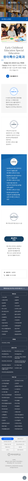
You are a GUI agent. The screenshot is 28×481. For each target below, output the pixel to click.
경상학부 (4, 303)
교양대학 (17, 383)
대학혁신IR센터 (5, 389)
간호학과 (4, 320)
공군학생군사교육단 (19, 380)
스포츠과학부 (5, 325)
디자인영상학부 (18, 322)
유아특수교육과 (6, 19)
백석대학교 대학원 (6, 342)
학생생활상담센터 (6, 429)
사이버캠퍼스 (5, 411)
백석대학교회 (18, 394)
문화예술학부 (18, 325)
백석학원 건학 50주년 (6, 351)
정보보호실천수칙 (20, 444)
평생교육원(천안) (18, 426)
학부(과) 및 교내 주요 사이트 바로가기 (13, 288)
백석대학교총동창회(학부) (7, 372)
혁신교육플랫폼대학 (6, 328)
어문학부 (17, 297)
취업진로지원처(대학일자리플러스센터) (7, 368)
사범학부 (4, 305)
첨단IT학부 (17, 328)
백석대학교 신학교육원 (7, 356)
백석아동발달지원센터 (7, 403)
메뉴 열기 (25, 2)
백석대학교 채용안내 (6, 365)
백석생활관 (17, 400)
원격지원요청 (20, 449)
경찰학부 (17, 300)
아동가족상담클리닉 (19, 414)
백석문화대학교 (5, 354)
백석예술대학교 (18, 354)
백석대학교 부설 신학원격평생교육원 (20, 357)
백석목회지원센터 (6, 397)
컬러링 (20, 447)
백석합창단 (17, 406)
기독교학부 (4, 297)
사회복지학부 (5, 300)
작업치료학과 (5, 322)
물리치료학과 (18, 314)
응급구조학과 (18, 317)
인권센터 (4, 420)
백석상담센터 (5, 400)
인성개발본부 (18, 420)
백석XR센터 (17, 409)
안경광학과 (4, 317)
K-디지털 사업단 (18, 365)
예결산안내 (7, 447)
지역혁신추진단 (18, 423)
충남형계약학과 (18, 334)
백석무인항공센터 (19, 397)
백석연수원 (4, 406)
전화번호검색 (20, 438)
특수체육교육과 (5, 311)
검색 (3, 3)
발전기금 (17, 392)
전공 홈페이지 (14, 76)
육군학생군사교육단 (19, 417)
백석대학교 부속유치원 (7, 361)
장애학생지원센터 (6, 423)
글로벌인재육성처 (19, 386)
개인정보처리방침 (7, 438)
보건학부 (4, 314)
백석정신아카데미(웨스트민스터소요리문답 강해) (20, 361)
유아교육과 (17, 305)
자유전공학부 (18, 331)
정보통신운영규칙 (7, 441)
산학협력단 (4, 414)
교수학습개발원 (5, 383)
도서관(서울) (4, 392)
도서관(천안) (17, 389)
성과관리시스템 (18, 368)
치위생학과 (17, 320)
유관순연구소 (5, 417)
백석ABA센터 (5, 409)
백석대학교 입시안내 (19, 351)
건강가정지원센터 (6, 380)
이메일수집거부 (7, 444)
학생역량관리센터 (19, 429)
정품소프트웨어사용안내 (20, 441)
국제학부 (4, 334)
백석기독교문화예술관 (7, 394)
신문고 (7, 449)
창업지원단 (4, 426)
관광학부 (17, 303)
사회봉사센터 (18, 411)
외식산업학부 (5, 331)
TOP (24, 478)
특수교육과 (4, 308)
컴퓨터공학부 (18, 311)
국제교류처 (4, 386)
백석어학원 (17, 403)
